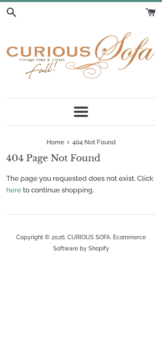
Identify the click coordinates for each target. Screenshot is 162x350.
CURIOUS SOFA (88, 237)
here (13, 190)
